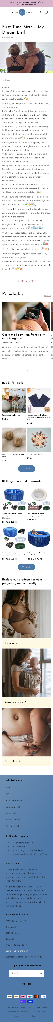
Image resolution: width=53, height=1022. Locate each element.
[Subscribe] (40, 973)
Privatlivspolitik (13, 819)
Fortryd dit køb (13, 826)
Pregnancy (11, 643)
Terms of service (27, 1012)
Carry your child (14, 702)
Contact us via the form (17, 950)
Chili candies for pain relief (38, 454)
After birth (11, 761)
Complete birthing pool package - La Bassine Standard (12, 516)
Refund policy (42, 1007)
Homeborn (16, 1007)
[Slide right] (33, 370)
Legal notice (36, 1016)
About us (10, 787)
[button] (6, 12)
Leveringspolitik (13, 807)
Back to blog (28, 281)
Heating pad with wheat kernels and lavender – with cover (38, 417)
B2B (7, 794)
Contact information (22, 1016)
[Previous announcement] (5, 4)
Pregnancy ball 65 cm (11, 415)
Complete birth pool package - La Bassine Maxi (13, 554)
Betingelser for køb (14, 800)
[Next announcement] (48, 4)
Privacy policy (13, 1012)
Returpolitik (11, 813)
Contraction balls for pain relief (13, 456)
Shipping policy (41, 1012)
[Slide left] (20, 370)
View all (47, 295)
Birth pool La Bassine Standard (36, 554)
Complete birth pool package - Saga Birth (36, 515)
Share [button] (7, 80)
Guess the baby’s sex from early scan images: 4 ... (23, 336)
